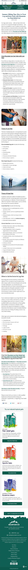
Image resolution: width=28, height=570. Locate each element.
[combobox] (5, 3)
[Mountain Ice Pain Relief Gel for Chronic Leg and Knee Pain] (14, 53)
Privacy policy (14, 552)
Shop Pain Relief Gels (12, 440)
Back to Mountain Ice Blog (15, 513)
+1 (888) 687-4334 (23, 0)
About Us (14, 546)
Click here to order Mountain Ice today (10, 388)
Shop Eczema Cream (12, 503)
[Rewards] (25, 567)
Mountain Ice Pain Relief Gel (19, 31)
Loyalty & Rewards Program (14, 558)
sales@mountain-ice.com (15, 535)
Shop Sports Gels (12, 473)
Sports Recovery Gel (7, 380)
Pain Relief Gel (6, 374)
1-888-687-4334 (15, 533)
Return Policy (14, 554)
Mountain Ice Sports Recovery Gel (14, 357)
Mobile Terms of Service (14, 550)
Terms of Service (14, 548)
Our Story (14, 545)
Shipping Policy (14, 556)
